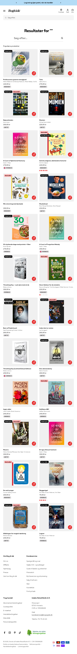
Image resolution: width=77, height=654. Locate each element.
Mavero (6, 450)
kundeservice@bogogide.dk (42, 615)
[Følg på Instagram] (9, 632)
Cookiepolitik (8, 607)
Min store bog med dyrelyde (13, 204)
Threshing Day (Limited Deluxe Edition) (17, 369)
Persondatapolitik (10, 622)
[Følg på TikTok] (20, 632)
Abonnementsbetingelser (12, 603)
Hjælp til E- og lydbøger (35, 565)
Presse (5, 572)
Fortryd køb (30, 591)
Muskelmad (43, 204)
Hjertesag (7, 569)
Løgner (41, 533)
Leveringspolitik (23, 646)
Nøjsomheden (8, 120)
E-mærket (7, 610)
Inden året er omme (46, 328)
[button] (43, 170)
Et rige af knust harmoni (47, 450)
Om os (5, 561)
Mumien (42, 120)
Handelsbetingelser (10, 614)
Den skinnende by (45, 369)
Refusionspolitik (35, 644)
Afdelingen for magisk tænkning (14, 533)
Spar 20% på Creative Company (38, 3)
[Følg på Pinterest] (14, 632)
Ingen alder (7, 409)
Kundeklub (30, 588)
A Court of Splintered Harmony (14, 161)
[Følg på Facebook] (4, 632)
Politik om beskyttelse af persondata (15, 644)
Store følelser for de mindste (49, 285)
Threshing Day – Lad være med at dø (16, 285)
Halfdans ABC (44, 409)
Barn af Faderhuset (10, 328)
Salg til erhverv (31, 580)
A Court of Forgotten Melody (49, 244)
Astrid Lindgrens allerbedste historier (52, 161)
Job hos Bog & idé (10, 576)
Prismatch (30, 572)
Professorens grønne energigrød (14, 79)
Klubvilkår (6, 618)
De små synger (8, 490)
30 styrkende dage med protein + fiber (17, 244)
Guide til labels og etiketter (36, 569)
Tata (41, 79)
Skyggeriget (43, 490)
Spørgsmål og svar (33, 561)
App (28, 584)
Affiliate (6, 565)
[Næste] (60, 2)
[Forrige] (16, 2)
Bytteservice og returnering (36, 576)
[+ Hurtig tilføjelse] (34, 73)
